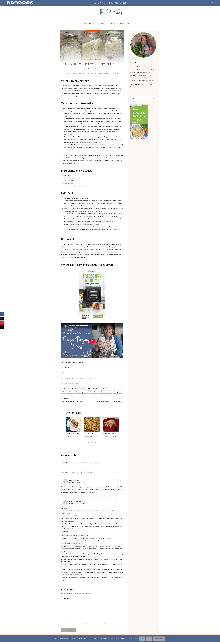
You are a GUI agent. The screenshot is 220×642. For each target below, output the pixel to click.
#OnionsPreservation (105, 392)
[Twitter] (12, 2)
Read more (159, 638)
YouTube (119, 2)
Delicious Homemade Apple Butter (72, 400)
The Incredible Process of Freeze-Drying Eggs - (81, 472)
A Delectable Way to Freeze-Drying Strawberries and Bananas (78, 378)
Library (135, 23)
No (149, 638)
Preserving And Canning (94, 59)
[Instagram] (16, 2)
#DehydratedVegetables (94, 388)
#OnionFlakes (94, 392)
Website (107, 623)
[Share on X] (2, 318)
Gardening (101, 23)
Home (84, 23)
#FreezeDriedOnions (67, 392)
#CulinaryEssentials (80, 388)
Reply (120, 480)
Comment (65, 598)
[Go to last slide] (68, 429)
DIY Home (111, 23)
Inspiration (120, 23)
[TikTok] (31, 2)
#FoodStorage (107, 388)
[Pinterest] (20, 2)
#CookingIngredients (67, 388)
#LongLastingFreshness (81, 392)
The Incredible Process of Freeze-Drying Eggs (73, 383)
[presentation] (73, 424)
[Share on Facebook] (2, 314)
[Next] (116, 429)
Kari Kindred (73, 501)
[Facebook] (8, 2)
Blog (128, 23)
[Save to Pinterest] (2, 323)
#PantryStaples (117, 392)
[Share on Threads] (2, 327)
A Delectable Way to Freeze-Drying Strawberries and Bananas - (85, 462)
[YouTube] (24, 2)
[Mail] (27, 2)
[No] (218, 638)
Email (85, 623)
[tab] (88, 442)
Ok (142, 638)
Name (64, 623)
